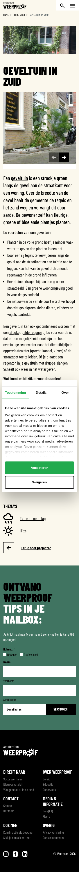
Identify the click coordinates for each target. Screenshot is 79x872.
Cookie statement (53, 837)
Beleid (46, 779)
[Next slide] (64, 157)
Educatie (48, 784)
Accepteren (39, 468)
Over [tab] (65, 392)
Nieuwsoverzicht (13, 784)
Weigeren (39, 482)
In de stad (19, 14)
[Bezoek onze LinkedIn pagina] (24, 853)
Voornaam (8, 681)
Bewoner (8, 655)
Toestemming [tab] (15, 392)
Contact (8, 805)
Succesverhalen (13, 779)
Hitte (23, 530)
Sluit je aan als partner (17, 837)
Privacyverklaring (53, 832)
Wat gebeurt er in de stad (18, 789)
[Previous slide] (54, 157)
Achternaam (9, 700)
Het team (8, 811)
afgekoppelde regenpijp (27, 332)
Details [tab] (41, 392)
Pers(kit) (48, 811)
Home (6, 14)
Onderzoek (49, 789)
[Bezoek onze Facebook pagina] (16, 853)
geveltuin (19, 178)
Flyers (46, 816)
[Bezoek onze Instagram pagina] (6, 853)
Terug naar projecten (36, 548)
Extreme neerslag (33, 518)
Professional (27, 655)
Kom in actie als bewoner (18, 832)
